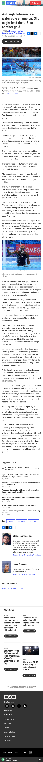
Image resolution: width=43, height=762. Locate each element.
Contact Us (7, 740)
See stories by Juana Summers (24, 574)
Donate (36, 3)
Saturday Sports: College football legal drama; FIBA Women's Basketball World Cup (12, 657)
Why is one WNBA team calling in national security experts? (30, 666)
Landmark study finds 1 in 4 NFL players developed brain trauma (30, 621)
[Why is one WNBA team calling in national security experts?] (30, 650)
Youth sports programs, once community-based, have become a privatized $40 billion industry (12, 623)
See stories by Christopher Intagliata (27, 555)
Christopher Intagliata (15, 31)
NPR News (21, 521)
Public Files (7, 723)
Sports (10, 521)
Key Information (9, 719)
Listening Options (9, 732)
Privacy (6, 727)
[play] (3, 759)
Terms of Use (8, 715)
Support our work (9, 736)
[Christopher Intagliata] (6, 539)
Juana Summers (7, 33)
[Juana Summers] (6, 567)
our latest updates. (11, 93)
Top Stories (33, 521)
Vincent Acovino (19, 33)
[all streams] (40, 759)
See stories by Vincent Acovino (13, 588)
